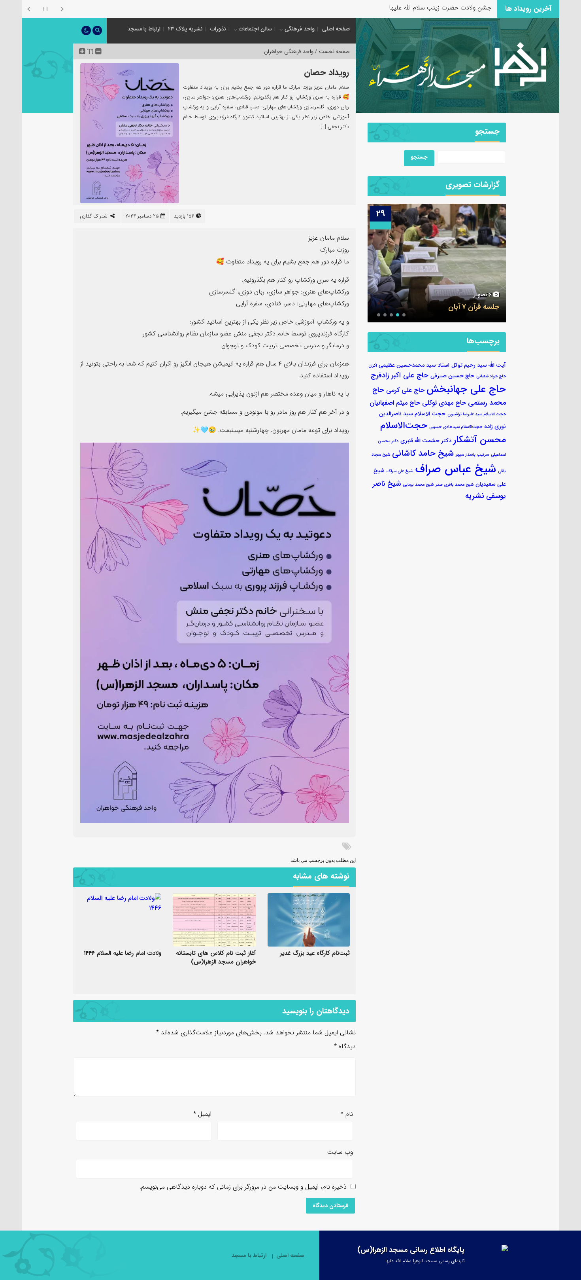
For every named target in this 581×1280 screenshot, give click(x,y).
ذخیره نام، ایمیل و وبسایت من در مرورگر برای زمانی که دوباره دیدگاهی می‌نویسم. (243, 1187)
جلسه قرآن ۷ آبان (473, 306)
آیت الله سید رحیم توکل (478, 365)
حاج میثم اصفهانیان (395, 403)
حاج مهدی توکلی (444, 403)
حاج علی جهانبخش (466, 389)
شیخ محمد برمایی (418, 484)
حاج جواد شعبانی (491, 376)
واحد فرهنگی (300, 29)
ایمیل (202, 1114)
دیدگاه (345, 1046)
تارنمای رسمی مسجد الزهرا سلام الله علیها (424, 1261)
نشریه (474, 496)
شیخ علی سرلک (400, 471)
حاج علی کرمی (405, 390)
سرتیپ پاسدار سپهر (472, 454)
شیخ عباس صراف (455, 469)
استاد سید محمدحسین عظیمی (414, 365)
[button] (404, 315)
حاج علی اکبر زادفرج (399, 375)
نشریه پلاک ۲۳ (185, 29)
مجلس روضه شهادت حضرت (455, 8)
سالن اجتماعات (255, 29)
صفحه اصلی (336, 29)
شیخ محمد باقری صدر (454, 484)
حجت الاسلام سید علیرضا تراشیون (476, 414)
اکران (372, 365)
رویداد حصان (326, 72)
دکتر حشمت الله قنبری (425, 440)
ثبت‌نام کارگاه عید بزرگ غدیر (315, 953)
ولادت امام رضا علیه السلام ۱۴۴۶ (122, 953)
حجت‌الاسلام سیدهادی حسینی (455, 427)
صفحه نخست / (331, 51)
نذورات (218, 29)
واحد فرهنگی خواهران (288, 51)
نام (347, 1114)
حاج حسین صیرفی (452, 375)
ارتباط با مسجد (143, 29)
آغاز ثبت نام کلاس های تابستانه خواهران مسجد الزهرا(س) (216, 958)
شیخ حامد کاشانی (423, 453)
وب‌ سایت (340, 1152)
